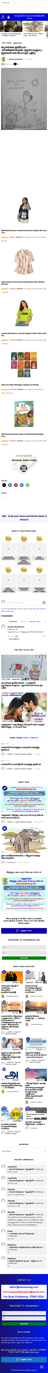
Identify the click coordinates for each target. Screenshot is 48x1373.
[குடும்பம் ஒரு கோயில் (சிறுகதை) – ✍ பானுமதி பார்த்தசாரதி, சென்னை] (12, 1044)
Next (47, 29)
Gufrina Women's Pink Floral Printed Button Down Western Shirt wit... (23, 283)
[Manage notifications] (42, 1367)
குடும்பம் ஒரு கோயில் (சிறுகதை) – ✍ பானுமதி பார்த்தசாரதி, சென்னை (11, 1056)
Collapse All (24, 622)
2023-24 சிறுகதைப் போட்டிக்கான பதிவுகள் (35, 1115)
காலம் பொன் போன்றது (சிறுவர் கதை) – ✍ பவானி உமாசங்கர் (33, 989)
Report (44, 636)
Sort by (32, 622)
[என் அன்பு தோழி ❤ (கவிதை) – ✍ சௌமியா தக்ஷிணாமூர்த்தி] (12, 977)
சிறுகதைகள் (29, 982)
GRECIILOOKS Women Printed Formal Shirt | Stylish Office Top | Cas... (23, 231)
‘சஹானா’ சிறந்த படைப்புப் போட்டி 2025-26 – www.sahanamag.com (23, 816)
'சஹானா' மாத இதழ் (7, 721)
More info (4, 241)
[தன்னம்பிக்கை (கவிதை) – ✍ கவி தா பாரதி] (36, 1008)
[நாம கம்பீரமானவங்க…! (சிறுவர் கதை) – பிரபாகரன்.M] (33, 26)
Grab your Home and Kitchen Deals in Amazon (27, 518)
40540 (12, 237)
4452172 (13, 441)
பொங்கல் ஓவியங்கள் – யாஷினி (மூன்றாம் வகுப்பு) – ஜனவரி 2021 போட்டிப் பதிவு (22, 685)
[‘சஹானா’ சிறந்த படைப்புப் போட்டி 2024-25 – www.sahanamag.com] (36, 1044)
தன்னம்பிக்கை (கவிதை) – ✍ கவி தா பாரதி (35, 1018)
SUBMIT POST (26, 931)
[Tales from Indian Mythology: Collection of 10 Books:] (24, 365)
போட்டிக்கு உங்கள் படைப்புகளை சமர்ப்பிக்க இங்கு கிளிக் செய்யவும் (30, 17)
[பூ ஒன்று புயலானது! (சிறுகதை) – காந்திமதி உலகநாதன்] (11, 26)
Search (45, 3)
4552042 (13, 389)
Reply (16, 636)
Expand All (13, 622)
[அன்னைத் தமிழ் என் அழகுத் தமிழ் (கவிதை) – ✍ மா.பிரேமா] (12, 1075)
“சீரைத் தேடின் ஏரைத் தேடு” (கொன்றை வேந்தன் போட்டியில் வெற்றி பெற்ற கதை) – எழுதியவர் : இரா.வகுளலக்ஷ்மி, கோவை (35, 1090)
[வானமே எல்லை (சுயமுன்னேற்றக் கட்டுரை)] (12, 1114)
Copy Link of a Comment (17, 629)
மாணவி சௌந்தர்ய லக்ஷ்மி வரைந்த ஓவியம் (20, 748)
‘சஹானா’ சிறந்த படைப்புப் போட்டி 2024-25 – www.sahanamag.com (35, 1055)
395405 (12, 340)
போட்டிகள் (15, 1012)
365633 (12, 289)
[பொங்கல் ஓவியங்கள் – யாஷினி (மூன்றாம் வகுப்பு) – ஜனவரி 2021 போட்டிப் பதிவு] (24, 667)
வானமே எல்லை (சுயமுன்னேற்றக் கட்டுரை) (9, 1126)
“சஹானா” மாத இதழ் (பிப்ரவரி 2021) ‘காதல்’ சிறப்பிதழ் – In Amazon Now (23, 726)
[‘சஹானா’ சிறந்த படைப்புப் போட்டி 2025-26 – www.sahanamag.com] (24, 800)
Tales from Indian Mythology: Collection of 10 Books (20, 385)
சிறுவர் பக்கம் (16, 679)
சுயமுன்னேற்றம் (17, 1121)
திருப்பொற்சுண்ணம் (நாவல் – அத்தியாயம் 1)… (26, 1261)
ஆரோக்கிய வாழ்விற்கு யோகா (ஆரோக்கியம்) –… (27, 1247)
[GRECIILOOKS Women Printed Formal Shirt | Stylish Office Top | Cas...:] (24, 211)
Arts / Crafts (6, 679)
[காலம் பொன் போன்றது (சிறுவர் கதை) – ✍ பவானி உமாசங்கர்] (36, 977)
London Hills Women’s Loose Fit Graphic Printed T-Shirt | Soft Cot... (23, 334)
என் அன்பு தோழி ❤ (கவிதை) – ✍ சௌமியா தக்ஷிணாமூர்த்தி (9, 989)
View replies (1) (14, 639)
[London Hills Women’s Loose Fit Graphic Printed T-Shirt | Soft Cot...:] (24, 314)
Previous (1, 29)
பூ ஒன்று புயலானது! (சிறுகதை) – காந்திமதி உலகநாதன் (11, 34)
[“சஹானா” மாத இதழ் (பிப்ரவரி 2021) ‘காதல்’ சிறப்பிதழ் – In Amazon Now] (24, 707)
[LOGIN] (8, 17)
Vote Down (12, 636)
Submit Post (26, 1360)
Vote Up (8, 636)
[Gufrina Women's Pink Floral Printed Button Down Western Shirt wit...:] (24, 262)
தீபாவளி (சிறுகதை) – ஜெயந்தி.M (22, 1169)
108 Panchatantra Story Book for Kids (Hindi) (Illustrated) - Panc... (22, 435)
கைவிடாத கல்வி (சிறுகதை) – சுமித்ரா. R (35, 1123)
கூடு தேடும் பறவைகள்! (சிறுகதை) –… (23, 1234)
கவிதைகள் (16, 982)
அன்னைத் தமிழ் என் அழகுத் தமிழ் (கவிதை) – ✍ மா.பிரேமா (11, 1085)
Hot (4, 828)
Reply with (44, 602)
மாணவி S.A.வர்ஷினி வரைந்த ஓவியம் (21, 764)
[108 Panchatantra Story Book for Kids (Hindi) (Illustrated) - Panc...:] (24, 415)
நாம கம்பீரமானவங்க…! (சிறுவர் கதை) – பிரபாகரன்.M (33, 34)
